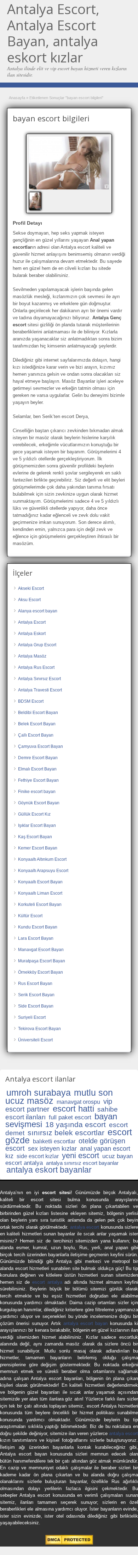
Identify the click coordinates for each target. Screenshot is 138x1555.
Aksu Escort (29, 599)
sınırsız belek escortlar (66, 1133)
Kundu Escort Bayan (37, 927)
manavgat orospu (78, 1102)
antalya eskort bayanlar (49, 1169)
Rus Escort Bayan (35, 983)
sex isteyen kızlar (52, 1148)
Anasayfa (17, 98)
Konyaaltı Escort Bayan (40, 881)
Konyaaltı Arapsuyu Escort (43, 870)
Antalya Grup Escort (37, 644)
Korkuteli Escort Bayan (40, 904)
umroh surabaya (38, 1092)
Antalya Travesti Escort (40, 690)
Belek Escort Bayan (37, 723)
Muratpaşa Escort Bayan (41, 960)
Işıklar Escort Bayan (37, 825)
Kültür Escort (30, 915)
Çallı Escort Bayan (35, 735)
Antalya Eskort (32, 633)
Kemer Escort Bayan (37, 848)
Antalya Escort (32, 622)
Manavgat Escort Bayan (41, 949)
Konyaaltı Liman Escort (40, 893)
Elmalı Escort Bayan (37, 769)
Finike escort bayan (37, 791)
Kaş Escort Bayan (35, 836)
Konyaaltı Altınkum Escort (42, 859)
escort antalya (47, 1282)
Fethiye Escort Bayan (38, 780)
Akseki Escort (31, 588)
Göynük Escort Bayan (38, 802)
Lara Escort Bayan (35, 938)
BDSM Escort (31, 701)
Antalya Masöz (32, 656)
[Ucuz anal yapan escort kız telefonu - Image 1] (36, 200)
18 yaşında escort (75, 1124)
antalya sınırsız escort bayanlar (82, 1163)
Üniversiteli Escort (35, 1039)
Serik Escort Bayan (36, 994)
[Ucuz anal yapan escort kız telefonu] (69, 163)
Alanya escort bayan (37, 611)
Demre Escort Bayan (38, 757)
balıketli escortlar (54, 1141)
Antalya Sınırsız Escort (39, 678)
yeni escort (80, 1155)
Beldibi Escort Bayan (38, 712)
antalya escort (84, 1227)
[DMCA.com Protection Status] (69, 1543)
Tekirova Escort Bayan (39, 1028)
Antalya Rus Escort (36, 667)
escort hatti (73, 1108)
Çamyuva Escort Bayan (40, 746)
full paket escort (70, 1117)
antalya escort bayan (85, 1323)
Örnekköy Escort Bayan (40, 972)
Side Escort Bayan (35, 1006)
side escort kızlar (38, 1156)
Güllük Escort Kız (34, 814)
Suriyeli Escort (32, 1017)
